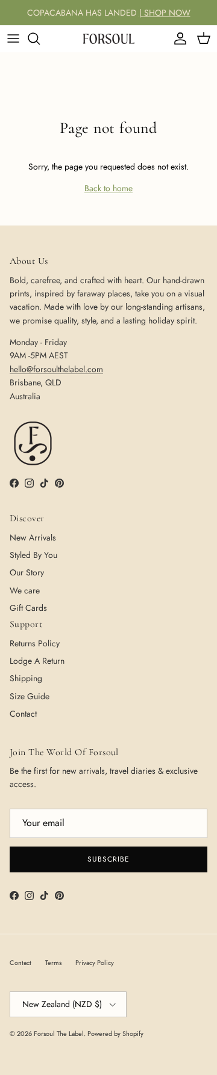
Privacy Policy (94, 962)
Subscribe (108, 859)
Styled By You (33, 555)
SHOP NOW (167, 13)
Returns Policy (35, 643)
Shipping (26, 678)
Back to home (108, 188)
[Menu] (13, 38)
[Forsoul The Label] (108, 38)
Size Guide (29, 696)
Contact (23, 714)
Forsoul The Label (59, 1033)
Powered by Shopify (115, 1033)
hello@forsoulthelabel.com (56, 369)
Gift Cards (28, 608)
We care (25, 590)
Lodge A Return (37, 661)
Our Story (27, 572)
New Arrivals (33, 537)
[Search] (40, 38)
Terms (53, 962)
